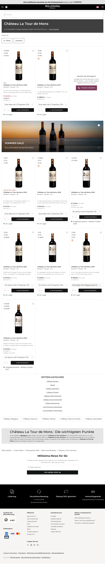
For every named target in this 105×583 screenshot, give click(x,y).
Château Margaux (52, 381)
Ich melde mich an (52, 472)
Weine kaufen (7, 450)
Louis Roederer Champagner (52, 410)
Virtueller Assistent (57, 526)
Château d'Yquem (52, 392)
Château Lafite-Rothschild (52, 396)
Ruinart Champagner (52, 403)
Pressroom (30, 534)
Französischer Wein (32, 450)
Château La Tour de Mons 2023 (49, 267)
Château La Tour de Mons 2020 (15, 85)
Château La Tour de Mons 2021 (15, 267)
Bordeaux (6, 87)
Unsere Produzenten (10, 553)
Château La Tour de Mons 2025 (83, 192)
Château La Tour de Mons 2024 (15, 338)
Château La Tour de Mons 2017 (49, 85)
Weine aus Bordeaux (48, 450)
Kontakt (53, 516)
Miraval (52, 385)
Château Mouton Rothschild (52, 399)
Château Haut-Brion (52, 388)
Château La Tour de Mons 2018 (49, 192)
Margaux (12, 87)
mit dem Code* (48, 2)
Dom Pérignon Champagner (52, 407)
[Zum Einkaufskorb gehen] (102, 7)
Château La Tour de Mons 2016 (83, 267)
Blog (28, 529)
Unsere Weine (19, 450)
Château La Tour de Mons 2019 (15, 192)
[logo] (53, 7)
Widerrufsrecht (56, 531)
